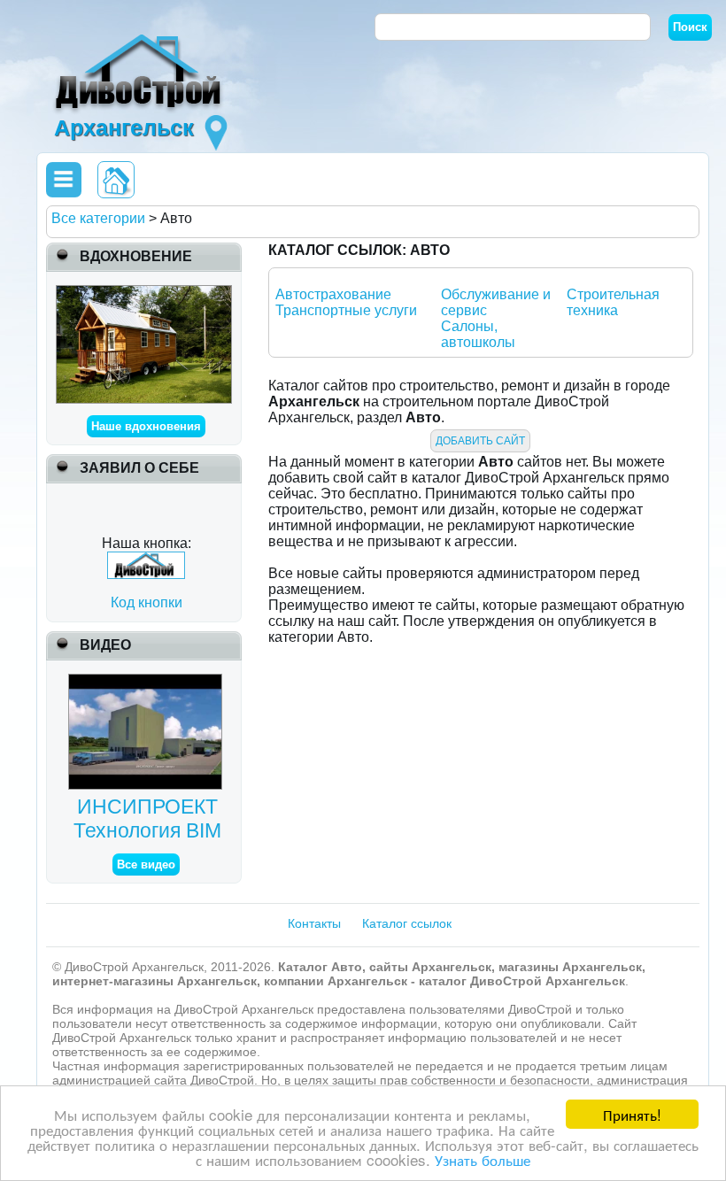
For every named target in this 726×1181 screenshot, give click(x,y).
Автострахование (333, 294)
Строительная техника (613, 302)
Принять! (632, 1114)
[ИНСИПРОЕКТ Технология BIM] (147, 681)
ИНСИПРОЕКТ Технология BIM (147, 818)
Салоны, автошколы (478, 334)
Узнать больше (482, 1159)
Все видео (146, 864)
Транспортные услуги (346, 310)
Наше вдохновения (146, 426)
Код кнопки (146, 602)
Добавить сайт (480, 441)
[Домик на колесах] (144, 292)
